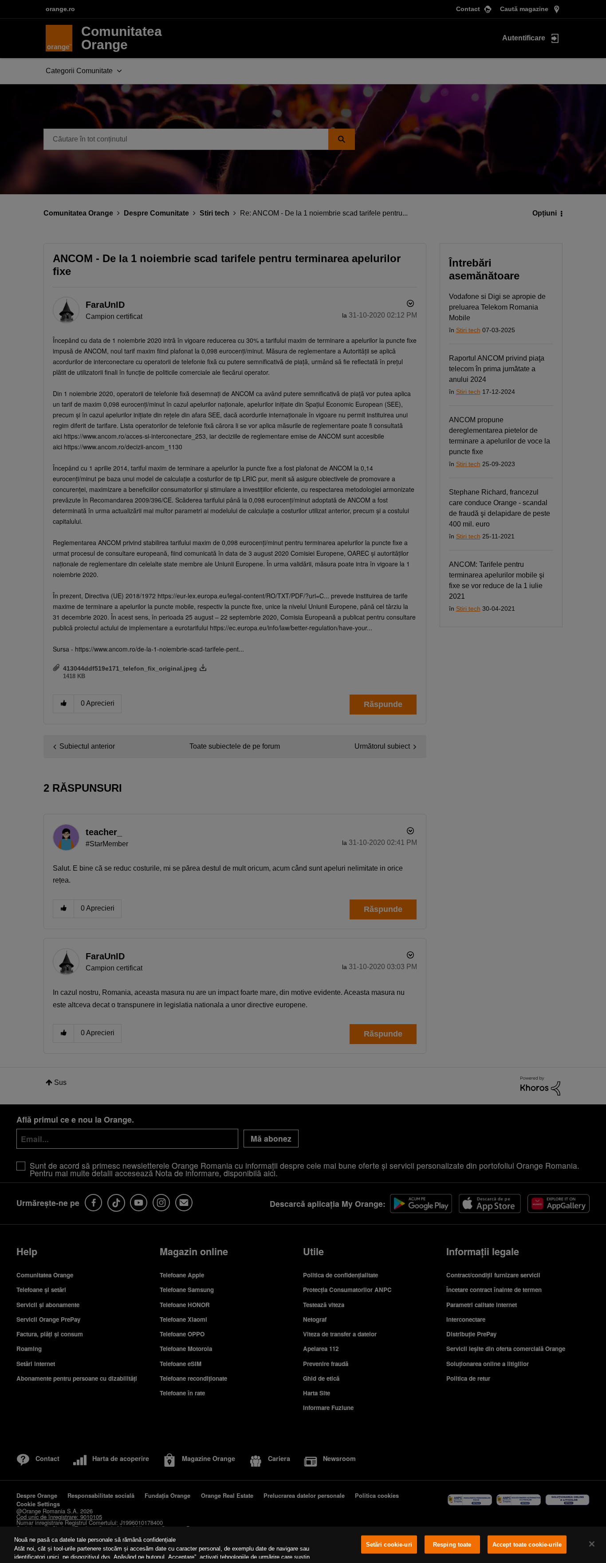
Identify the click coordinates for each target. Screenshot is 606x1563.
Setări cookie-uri (389, 1544)
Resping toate (452, 1544)
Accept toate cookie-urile (527, 1544)
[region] (303, 1545)
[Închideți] (592, 1544)
